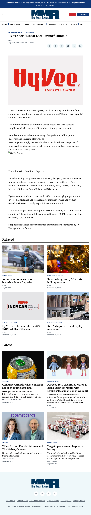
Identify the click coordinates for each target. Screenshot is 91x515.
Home (4, 24)
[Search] (6, 14)
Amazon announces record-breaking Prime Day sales (18, 280)
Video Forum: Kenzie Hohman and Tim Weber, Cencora (22, 447)
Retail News (15, 24)
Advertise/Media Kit (37, 501)
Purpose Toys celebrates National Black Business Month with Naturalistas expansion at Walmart (67, 388)
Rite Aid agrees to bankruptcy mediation (65, 327)
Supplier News (39, 24)
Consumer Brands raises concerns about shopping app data (22, 386)
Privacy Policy (79, 501)
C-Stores (63, 24)
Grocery (83, 24)
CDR (72, 14)
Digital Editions (53, 501)
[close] (88, 4)
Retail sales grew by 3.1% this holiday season (64, 280)
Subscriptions (66, 501)
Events (74, 24)
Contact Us (10, 501)
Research (52, 24)
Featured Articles (55, 276)
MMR (10, 40)
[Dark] (3, 14)
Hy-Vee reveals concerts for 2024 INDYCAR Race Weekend (21, 327)
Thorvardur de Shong (11, 400)
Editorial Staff (22, 501)
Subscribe (83, 14)
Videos (26, 24)
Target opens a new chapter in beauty (65, 447)
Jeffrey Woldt (8, 459)
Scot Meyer (52, 461)
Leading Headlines (16, 32)
